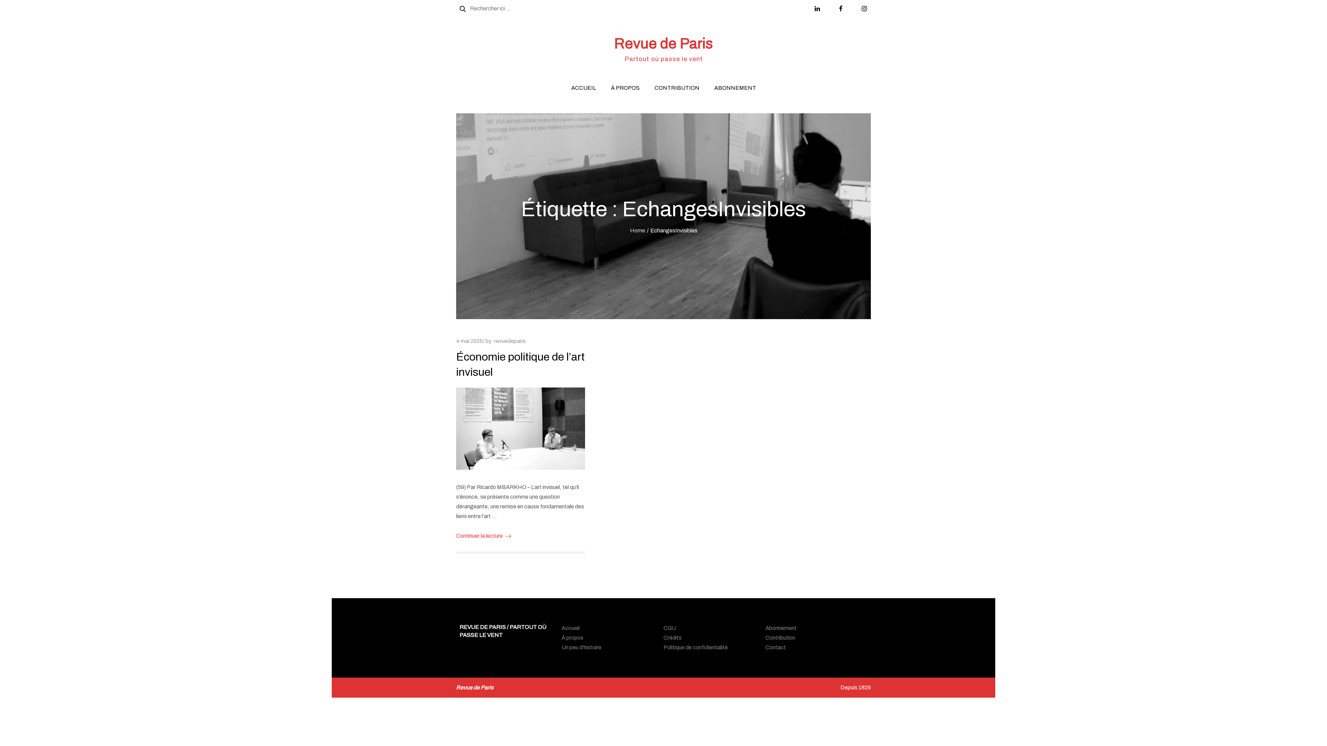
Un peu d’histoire (581, 647)
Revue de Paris (663, 43)
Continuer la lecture (479, 536)
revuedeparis (510, 341)
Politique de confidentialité (696, 647)
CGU (670, 628)
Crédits (672, 638)
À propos (625, 88)
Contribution (677, 88)
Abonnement (735, 88)
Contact (775, 647)
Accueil (583, 88)
